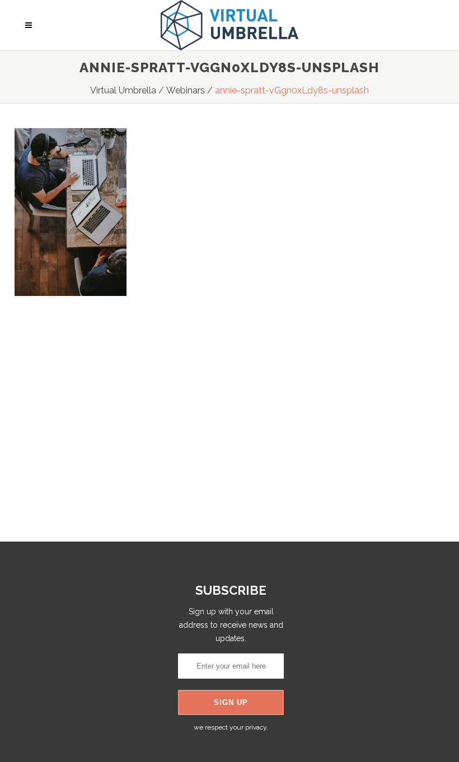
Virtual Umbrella (123, 90)
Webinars (185, 90)
